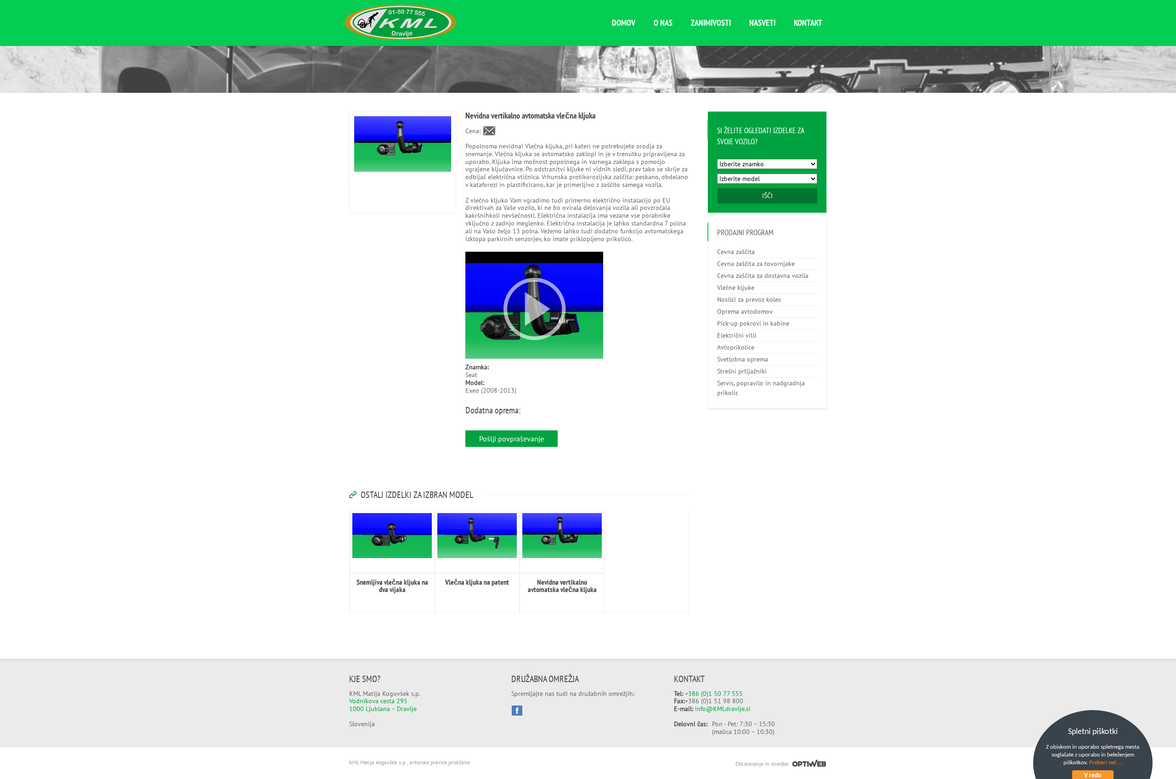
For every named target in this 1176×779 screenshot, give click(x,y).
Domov (623, 22)
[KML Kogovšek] (400, 38)
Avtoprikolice (735, 347)
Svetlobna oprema (742, 359)
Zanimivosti (711, 22)
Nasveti (762, 22)
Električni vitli (737, 335)
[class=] (392, 536)
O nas (663, 22)
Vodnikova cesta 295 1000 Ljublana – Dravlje (383, 705)
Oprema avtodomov (745, 311)
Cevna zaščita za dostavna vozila (762, 275)
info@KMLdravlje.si (723, 709)
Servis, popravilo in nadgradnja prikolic (761, 388)
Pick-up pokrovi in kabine (753, 323)
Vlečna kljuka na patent (477, 582)
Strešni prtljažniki (742, 371)
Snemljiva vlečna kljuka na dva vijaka (392, 585)
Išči (767, 196)
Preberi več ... (1105, 763)
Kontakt (808, 22)
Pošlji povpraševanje (511, 438)
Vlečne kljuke (735, 287)
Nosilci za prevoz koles (749, 299)
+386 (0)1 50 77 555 (714, 693)
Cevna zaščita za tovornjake (756, 264)
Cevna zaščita (736, 252)
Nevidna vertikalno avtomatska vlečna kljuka (562, 585)
